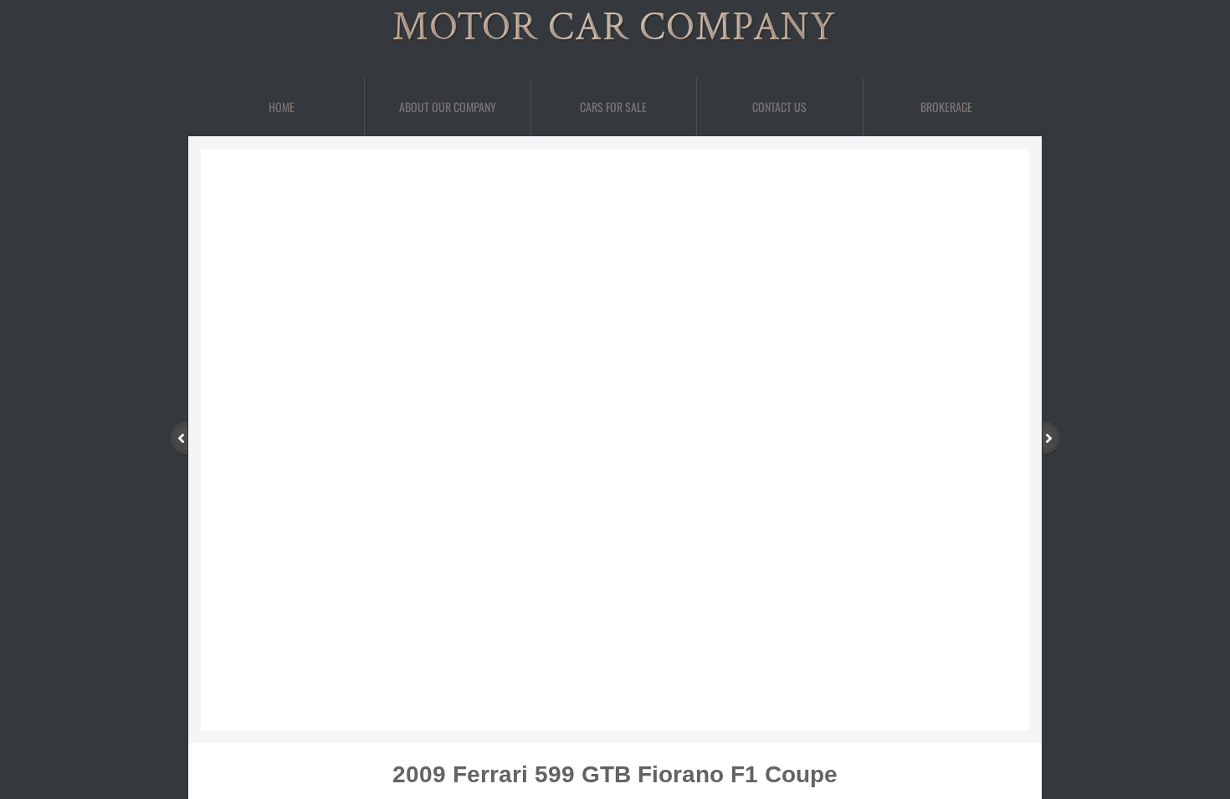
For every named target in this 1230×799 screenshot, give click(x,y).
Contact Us (779, 106)
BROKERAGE (946, 106)
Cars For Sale (613, 106)
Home (282, 106)
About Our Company (447, 106)
